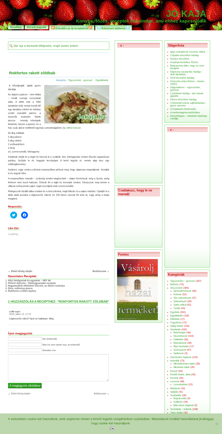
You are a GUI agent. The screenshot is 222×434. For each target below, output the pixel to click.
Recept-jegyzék (36, 27)
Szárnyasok (179, 349)
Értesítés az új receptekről (72, 28)
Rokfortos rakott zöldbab (32, 73)
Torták (176, 308)
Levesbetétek (180, 384)
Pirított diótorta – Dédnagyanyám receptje (32, 283)
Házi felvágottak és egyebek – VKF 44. (29, 280)
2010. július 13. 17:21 (20, 314)
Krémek (177, 294)
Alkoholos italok (181, 367)
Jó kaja (186, 13)
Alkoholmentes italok (184, 363)
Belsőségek (179, 332)
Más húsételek (181, 346)
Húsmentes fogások (180, 357)
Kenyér (174, 371)
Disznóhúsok (180, 336)
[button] (75, 104)
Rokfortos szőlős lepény (22, 291)
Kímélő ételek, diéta (180, 374)
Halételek (178, 339)
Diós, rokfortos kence (20, 288)
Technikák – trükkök (181, 409)
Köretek (174, 378)
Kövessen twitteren (113, 28)
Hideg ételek (176, 326)
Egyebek (175, 312)
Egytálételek (102, 80)
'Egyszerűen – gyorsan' (182, 281)
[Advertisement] (111, 34)
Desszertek (176, 288)
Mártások (175, 388)
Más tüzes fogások (183, 405)
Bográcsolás (180, 398)
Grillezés (178, 401)
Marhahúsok (180, 343)
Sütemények (180, 301)
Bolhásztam (99, 271)
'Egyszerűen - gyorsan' (80, 80)
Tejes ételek (176, 412)
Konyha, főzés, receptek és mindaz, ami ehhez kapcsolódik (141, 21)
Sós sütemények (182, 297)
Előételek (175, 319)
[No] (216, 424)
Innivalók (175, 360)
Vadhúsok (178, 353)
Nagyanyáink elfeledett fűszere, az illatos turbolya (36, 285)
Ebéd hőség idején (21, 271)
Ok (112, 428)
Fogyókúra (176, 322)
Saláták (174, 391)
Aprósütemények (182, 291)
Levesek (174, 381)
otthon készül (73, 127)
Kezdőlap (16, 27)
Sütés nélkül (179, 304)
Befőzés (174, 284)
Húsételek (175, 329)
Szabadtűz (175, 395)
